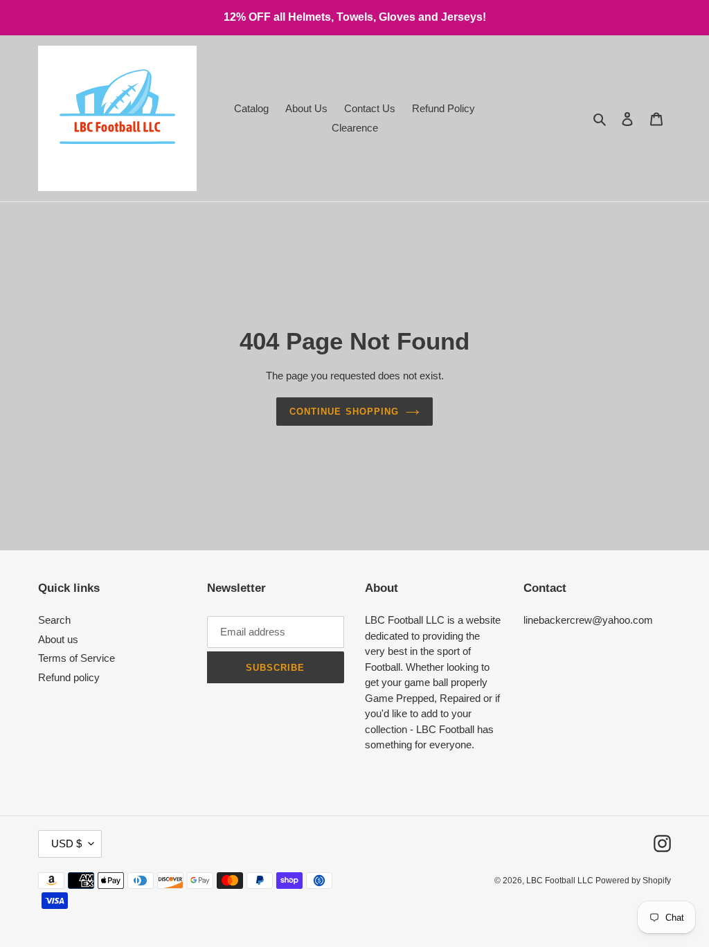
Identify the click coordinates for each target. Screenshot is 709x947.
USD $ (66, 843)
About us (58, 639)
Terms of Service (76, 658)
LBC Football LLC (560, 880)
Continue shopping (344, 411)
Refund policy (69, 677)
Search (54, 620)
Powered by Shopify (633, 880)
